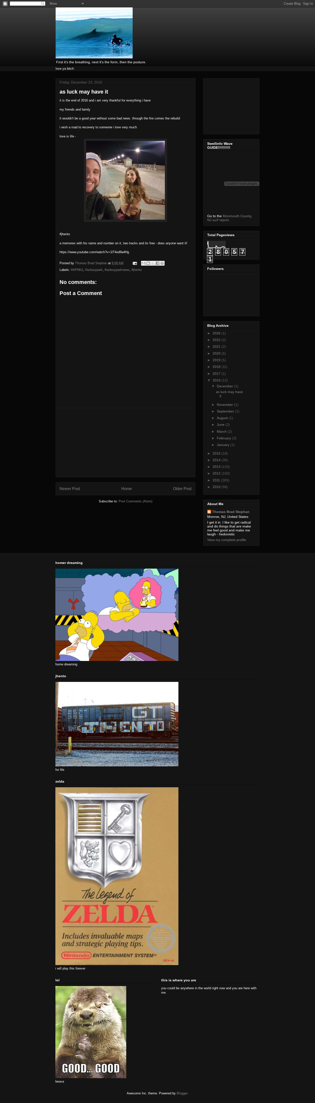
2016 (217, 380)
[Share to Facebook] (157, 263)
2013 (217, 467)
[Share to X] (152, 263)
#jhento (136, 270)
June (221, 425)
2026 (217, 333)
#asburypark (94, 270)
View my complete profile (226, 540)
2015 (217, 453)
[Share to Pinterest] (162, 263)
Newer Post (70, 489)
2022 (217, 340)
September (226, 411)
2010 (217, 487)
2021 (217, 346)
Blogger (182, 1093)
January (223, 445)
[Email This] (143, 263)
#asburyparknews (117, 270)
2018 (217, 367)
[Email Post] (134, 263)
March (222, 431)
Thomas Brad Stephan (231, 512)
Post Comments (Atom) (135, 501)
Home (126, 489)
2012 (217, 473)
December (225, 386)
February (224, 438)
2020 (217, 353)
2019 (217, 360)
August (223, 418)
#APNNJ (77, 270)
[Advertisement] (125, 442)
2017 (217, 374)
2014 (217, 460)
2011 (217, 480)
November (225, 405)
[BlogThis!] (148, 263)
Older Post (182, 489)
